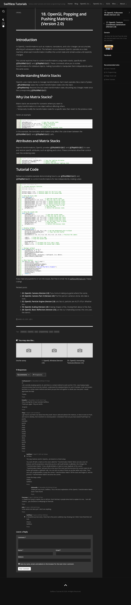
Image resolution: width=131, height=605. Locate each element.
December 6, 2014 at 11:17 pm (41, 381)
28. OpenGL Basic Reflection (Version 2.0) (39, 310)
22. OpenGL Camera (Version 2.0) (35, 293)
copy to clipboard (30, 120)
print (35, 120)
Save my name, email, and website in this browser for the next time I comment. (47, 564)
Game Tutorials (110, 69)
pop (36, 332)
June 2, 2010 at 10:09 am (41, 515)
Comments (24, 375)
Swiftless (29, 454)
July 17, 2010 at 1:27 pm (36, 497)
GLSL (108, 4)
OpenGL (18, 12)
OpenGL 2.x (84, 4)
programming (43, 332)
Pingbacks (39, 375)
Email (58, 550)
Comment (22, 537)
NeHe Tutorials (110, 79)
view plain (24, 120)
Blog (76, 4)
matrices (23, 332)
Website (20, 557)
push (51, 332)
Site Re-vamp (21, 360)
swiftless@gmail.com (78, 279)
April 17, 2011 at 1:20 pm (41, 454)
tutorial (56, 332)
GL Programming (111, 72)
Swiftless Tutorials (15, 4)
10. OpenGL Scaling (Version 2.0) (35, 307)
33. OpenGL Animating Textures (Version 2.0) (75, 361)
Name (20, 550)
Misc (114, 4)
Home (70, 4)
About (122, 4)
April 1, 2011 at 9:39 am (33, 413)
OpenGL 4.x (97, 4)
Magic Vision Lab (111, 76)
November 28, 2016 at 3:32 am (48, 487)
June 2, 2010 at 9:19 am (33, 507)
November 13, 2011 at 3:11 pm (37, 400)
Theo (23, 413)
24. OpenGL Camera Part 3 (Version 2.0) (38, 296)
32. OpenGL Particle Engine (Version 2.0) (38, 301)
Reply (23, 397)
